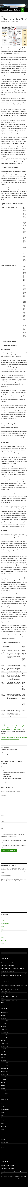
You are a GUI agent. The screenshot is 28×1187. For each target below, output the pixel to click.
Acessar (3, 1139)
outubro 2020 (4, 1012)
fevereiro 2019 (4, 1029)
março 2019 (3, 1026)
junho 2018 (3, 1040)
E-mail (2, 821)
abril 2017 (3, 1057)
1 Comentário (18, 21)
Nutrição (3, 932)
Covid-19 (3, 920)
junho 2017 (3, 1051)
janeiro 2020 (4, 1023)
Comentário (4, 795)
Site (2, 828)
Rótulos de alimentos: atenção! (9, 748)
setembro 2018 (4, 1037)
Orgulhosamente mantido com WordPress (10, 1185)
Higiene (3, 929)
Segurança (3, 940)
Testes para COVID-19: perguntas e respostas (12, 968)
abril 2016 (3, 1088)
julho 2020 (3, 1015)
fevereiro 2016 (4, 1093)
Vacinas (3, 943)
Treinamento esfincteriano (7, 971)
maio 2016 (3, 1085)
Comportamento (5, 918)
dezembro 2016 (4, 1065)
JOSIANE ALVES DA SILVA (7, 996)
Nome (2, 815)
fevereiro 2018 (4, 1043)
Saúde (2, 16)
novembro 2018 (4, 1032)
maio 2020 (3, 1018)
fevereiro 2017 (4, 1063)
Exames (3, 926)
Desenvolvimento (5, 923)
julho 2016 (3, 1079)
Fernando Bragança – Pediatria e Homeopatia (11, 10)
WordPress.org (4, 1147)
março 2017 (3, 1060)
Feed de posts (4, 1142)
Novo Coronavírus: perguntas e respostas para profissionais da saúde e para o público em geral (14, 974)
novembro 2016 (4, 1068)
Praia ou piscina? (5, 753)
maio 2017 (3, 1054)
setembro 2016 (4, 1074)
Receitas (3, 934)
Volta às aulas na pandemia (7, 965)
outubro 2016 (4, 1071)
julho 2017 (3, 1049)
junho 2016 (3, 1082)
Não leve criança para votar (7, 962)
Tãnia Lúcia (6, 767)
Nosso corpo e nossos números (16, 994)
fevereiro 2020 (4, 1021)
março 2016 (3, 1091)
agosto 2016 (4, 1077)
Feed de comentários (6, 1145)
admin (12, 21)
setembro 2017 (4, 1046)
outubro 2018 (4, 1035)
